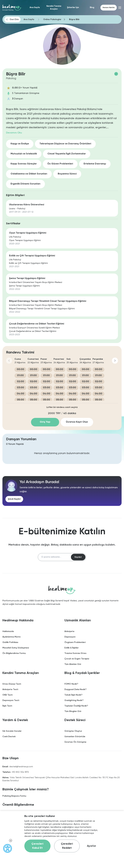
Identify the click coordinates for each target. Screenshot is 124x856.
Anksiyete (69, 631)
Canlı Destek (9, 736)
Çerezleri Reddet (67, 845)
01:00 (20, 375)
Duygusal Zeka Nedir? (75, 689)
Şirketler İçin (73, 8)
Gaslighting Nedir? (73, 700)
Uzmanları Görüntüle (74, 736)
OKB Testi (7, 695)
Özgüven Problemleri (75, 642)
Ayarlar (91, 846)
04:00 (20, 394)
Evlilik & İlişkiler (71, 648)
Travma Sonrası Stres (75, 653)
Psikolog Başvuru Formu (14, 796)
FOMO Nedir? (71, 684)
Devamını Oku (14, 133)
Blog (92, 8)
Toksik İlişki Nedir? (73, 695)
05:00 (20, 400)
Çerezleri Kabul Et (37, 845)
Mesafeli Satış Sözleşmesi (15, 648)
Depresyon (69, 637)
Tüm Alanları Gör (72, 664)
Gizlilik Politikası (10, 642)
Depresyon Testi (10, 700)
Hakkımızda (8, 631)
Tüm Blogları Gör (72, 711)
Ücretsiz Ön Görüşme (75, 742)
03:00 (20, 387)
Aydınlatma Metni (11, 637)
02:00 (20, 381)
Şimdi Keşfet (14, 499)
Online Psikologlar (52, 19)
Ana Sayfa (35, 8)
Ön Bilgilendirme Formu (14, 653)
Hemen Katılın (109, 8)
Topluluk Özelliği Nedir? (76, 706)
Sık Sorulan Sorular (11, 731)
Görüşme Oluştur (73, 731)
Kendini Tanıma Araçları (53, 7)
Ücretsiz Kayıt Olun (77, 422)
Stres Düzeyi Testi (11, 684)
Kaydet (78, 557)
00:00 (20, 369)
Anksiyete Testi (10, 689)
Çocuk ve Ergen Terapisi (76, 659)
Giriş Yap (45, 422)
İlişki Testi (7, 706)
